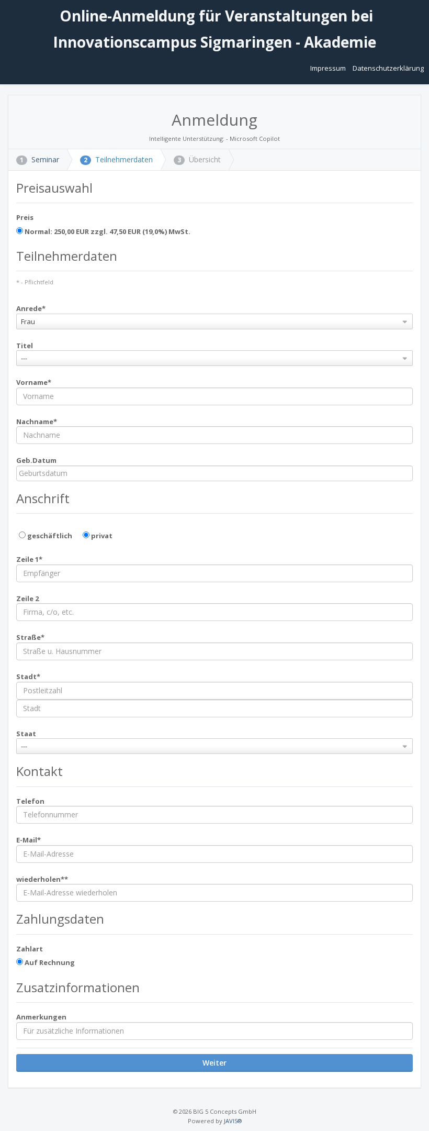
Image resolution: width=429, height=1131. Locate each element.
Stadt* (28, 676)
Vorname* (33, 382)
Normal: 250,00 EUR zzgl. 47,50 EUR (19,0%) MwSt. (106, 231)
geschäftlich (49, 535)
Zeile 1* (29, 559)
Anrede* (31, 308)
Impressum (328, 68)
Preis (24, 217)
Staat (26, 733)
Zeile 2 (27, 598)
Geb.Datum (36, 460)
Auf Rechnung (49, 962)
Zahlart (29, 948)
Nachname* (36, 421)
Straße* (30, 637)
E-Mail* (28, 840)
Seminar (39, 159)
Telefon (30, 801)
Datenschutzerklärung (388, 68)
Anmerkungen (41, 1017)
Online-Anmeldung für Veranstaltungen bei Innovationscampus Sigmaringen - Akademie (214, 29)
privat (100, 535)
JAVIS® (233, 1121)
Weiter (214, 1063)
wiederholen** (42, 879)
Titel (24, 345)
